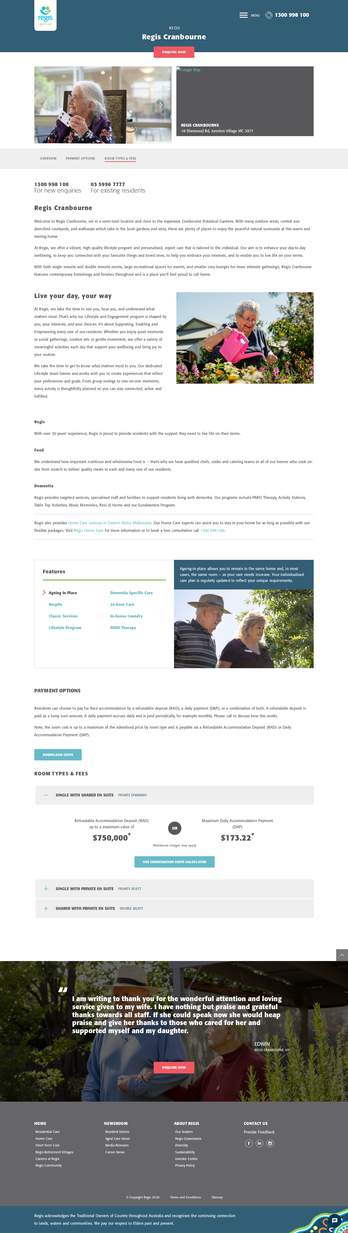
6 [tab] (114, 136)
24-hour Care (122, 604)
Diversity (181, 1145)
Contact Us (256, 1123)
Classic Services (63, 616)
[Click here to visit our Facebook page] (249, 1143)
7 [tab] (122, 136)
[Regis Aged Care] (45, 15)
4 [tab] (100, 136)
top (342, 955)
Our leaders (184, 1132)
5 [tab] (107, 136)
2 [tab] (86, 136)
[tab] (175, 795)
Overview (48, 158)
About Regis (186, 1123)
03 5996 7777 (108, 184)
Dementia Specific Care (131, 592)
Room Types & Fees (120, 158)
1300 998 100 (292, 14)
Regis (174, 28)
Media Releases (117, 1145)
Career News (115, 1152)
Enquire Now (174, 52)
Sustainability (185, 1152)
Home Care (44, 1138)
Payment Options (80, 158)
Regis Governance (188, 1138)
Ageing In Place (63, 592)
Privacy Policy (185, 1165)
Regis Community (49, 1165)
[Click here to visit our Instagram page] (270, 1143)
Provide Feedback (259, 1132)
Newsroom (116, 1123)
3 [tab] (93, 136)
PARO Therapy (123, 627)
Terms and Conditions (185, 1197)
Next (161, 105)
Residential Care (48, 1132)
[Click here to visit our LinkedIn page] (259, 1143)
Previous (45, 105)
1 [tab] (79, 136)
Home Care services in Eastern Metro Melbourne (109, 522)
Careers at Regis (47, 1159)
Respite (55, 604)
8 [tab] (129, 136)
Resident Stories (117, 1132)
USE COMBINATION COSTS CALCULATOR (174, 862)
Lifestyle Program (65, 627)
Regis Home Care (88, 530)
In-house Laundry (126, 616)
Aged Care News (117, 1138)
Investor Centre (186, 1159)
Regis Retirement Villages (54, 1152)
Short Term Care (48, 1145)
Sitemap (217, 1197)
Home (40, 1123)
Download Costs (58, 755)
